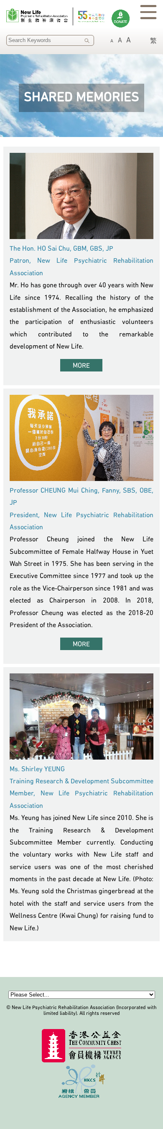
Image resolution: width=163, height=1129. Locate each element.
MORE (81, 366)
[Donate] (121, 18)
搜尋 (86, 41)
